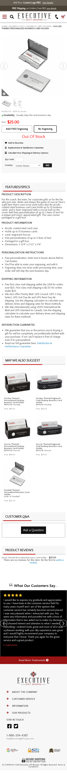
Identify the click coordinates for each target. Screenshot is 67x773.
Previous (4, 66)
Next (63, 66)
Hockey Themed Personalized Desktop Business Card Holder (14, 400)
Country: (9, 165)
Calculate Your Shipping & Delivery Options (28, 153)
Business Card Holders (39, 26)
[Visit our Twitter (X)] (16, 726)
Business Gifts (17, 26)
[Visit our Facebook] (9, 726)
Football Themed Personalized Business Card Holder (16, 492)
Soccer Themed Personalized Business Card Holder (24, 558)
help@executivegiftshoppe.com (20, 739)
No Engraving (45, 129)
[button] (4, 17)
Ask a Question (33, 530)
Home (4, 26)
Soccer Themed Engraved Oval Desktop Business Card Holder (49, 446)
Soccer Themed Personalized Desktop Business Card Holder (14, 446)
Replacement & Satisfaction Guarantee (25, 148)
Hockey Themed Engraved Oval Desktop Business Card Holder (49, 400)
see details (51, 8)
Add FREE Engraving (17, 129)
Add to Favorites (15, 143)
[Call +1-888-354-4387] (57, 17)
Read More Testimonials (32, 660)
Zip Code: (9, 159)
